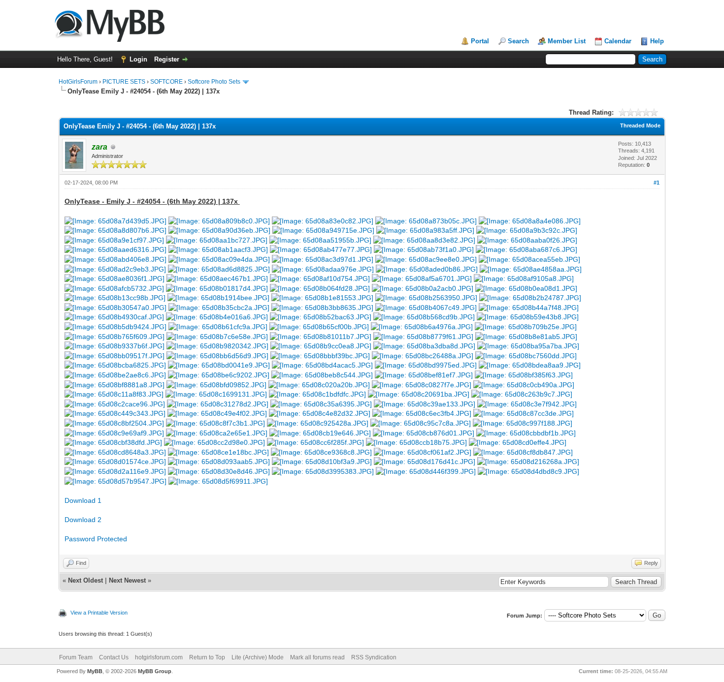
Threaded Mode (640, 125)
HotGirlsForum (78, 81)
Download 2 (83, 520)
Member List (567, 41)
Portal (480, 41)
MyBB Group (154, 671)
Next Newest (127, 580)
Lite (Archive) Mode (257, 657)
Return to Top (207, 657)
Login (138, 59)
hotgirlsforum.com (159, 657)
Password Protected (96, 539)
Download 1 (83, 500)
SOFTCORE (166, 81)
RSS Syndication (373, 657)
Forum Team (76, 657)
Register (166, 59)
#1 (656, 183)
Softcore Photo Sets (214, 81)
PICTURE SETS (123, 81)
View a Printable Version (99, 613)
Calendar (617, 41)
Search (518, 41)
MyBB (94, 671)
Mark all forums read (317, 657)
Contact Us (114, 657)
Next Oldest (85, 580)
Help (657, 41)
